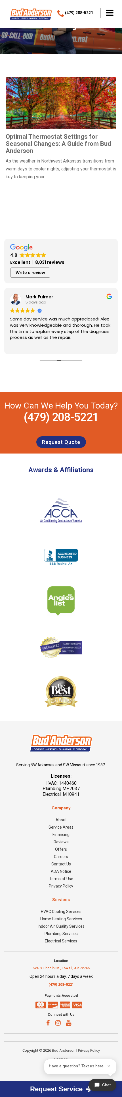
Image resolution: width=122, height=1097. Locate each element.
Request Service (57, 1089)
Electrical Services (61, 941)
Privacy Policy (61, 886)
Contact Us (61, 864)
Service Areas (61, 827)
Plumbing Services (61, 933)
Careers (61, 856)
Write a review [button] (30, 272)
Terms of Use (61, 878)
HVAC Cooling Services (61, 911)
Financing (61, 834)
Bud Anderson (63, 1050)
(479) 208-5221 (61, 417)
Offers (61, 849)
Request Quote (61, 442)
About (61, 820)
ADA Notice (61, 871)
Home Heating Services (61, 919)
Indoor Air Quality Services (61, 926)
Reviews (61, 842)
